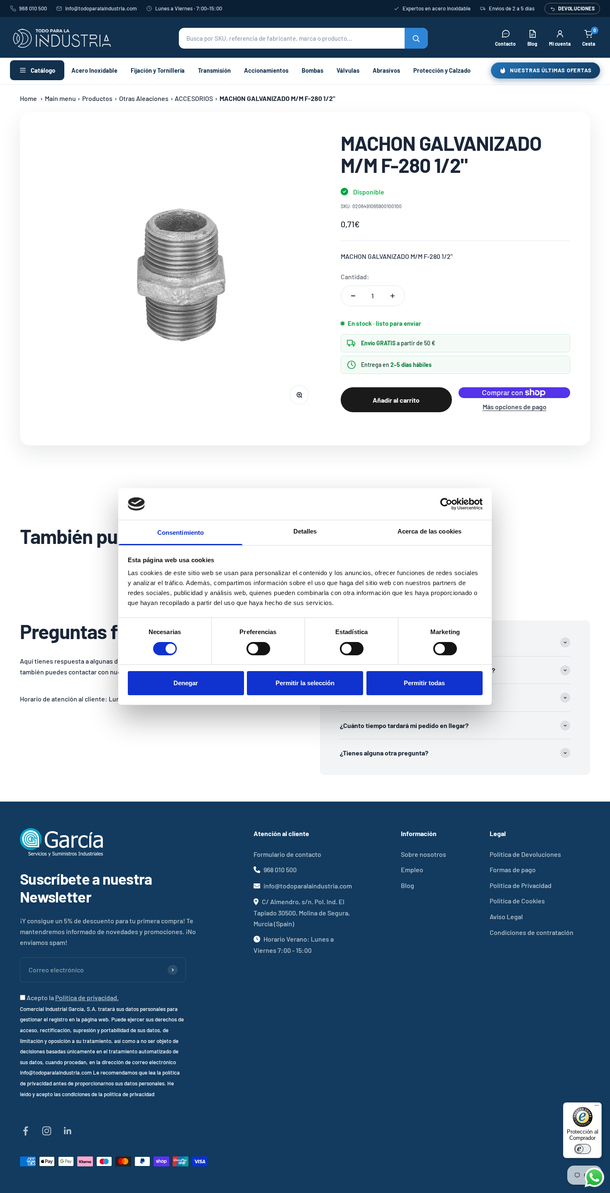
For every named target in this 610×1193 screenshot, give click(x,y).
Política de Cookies (517, 901)
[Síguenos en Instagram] (46, 1130)
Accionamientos (266, 70)
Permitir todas (424, 682)
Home (28, 98)
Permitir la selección (305, 682)
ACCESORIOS (194, 98)
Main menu (60, 98)
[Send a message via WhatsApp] (594, 1177)
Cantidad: (355, 276)
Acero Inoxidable (94, 70)
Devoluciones (576, 8)
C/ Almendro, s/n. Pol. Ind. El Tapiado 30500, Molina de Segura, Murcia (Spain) (302, 912)
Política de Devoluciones (525, 854)
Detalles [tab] (305, 531)
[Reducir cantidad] (353, 296)
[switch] (258, 648)
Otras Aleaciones (143, 98)
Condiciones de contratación (531, 932)
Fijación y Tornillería (158, 70)
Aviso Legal (506, 916)
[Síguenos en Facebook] (25, 1130)
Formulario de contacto (287, 854)
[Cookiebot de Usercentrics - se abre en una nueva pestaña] (446, 504)
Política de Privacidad (520, 885)
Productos (97, 98)
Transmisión (214, 70)
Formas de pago (513, 869)
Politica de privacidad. (87, 997)
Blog (407, 885)
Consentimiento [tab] (180, 532)
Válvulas (348, 70)
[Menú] (597, 1107)
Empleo (412, 869)
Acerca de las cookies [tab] (429, 531)
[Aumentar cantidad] (393, 296)
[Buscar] (416, 38)
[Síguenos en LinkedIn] (67, 1130)
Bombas (312, 70)
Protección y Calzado (442, 70)
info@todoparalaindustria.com (101, 8)
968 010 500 (33, 8)
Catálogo (43, 70)
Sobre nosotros (423, 854)
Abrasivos (386, 70)
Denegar (185, 682)
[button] (303, 38)
